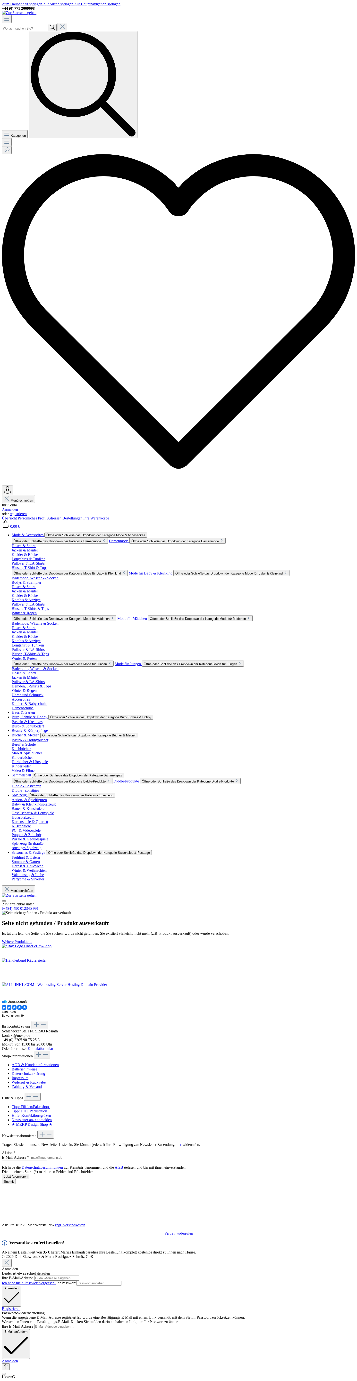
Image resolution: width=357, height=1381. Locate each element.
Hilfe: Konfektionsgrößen (31, 1115)
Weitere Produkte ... (17, 942)
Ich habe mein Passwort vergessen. (29, 1283)
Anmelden (10, 509)
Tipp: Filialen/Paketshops (31, 1107)
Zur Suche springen (58, 4)
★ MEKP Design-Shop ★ (32, 1124)
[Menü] (7, 19)
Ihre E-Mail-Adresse (18, 1278)
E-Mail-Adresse (15, 1157)
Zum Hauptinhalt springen (22, 4)
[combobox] (24, 28)
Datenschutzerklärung (28, 1073)
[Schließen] (4, 1373)
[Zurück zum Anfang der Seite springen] (6, 1366)
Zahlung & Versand (27, 1087)
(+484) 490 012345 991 (20, 908)
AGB (119, 1167)
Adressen (54, 518)
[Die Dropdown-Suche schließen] (62, 27)
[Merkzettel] (178, 483)
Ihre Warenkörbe (96, 518)
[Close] (7, 1263)
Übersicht (10, 518)
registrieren (18, 514)
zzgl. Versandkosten (70, 1225)
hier (178, 1144)
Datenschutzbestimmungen (42, 1167)
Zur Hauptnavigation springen (97, 4)
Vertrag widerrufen (178, 1233)
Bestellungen (72, 518)
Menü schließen (22, 500)
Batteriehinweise (24, 1069)
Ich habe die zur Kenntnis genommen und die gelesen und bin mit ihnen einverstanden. (94, 1167)
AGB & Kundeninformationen (35, 1065)
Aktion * (9, 1153)
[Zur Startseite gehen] (19, 13)
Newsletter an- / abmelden (32, 1120)
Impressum (20, 1078)
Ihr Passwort (66, 1283)
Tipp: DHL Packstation (29, 1111)
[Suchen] (52, 27)
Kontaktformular (40, 1048)
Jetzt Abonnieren (15, 1176)
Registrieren (11, 1309)
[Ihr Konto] (7, 490)
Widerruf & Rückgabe (29, 1082)
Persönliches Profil (32, 518)
